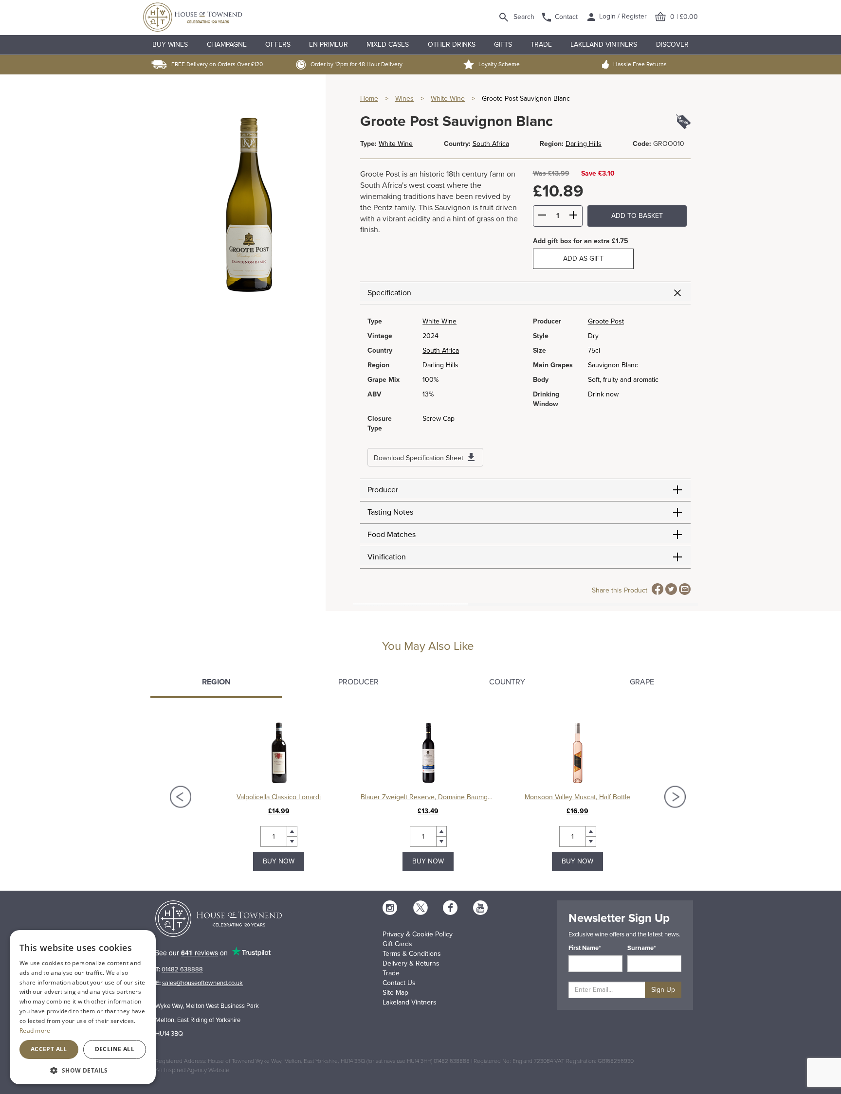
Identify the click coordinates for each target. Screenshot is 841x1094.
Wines (404, 98)
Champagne (227, 44)
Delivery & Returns (411, 963)
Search (523, 17)
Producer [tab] (358, 682)
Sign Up (663, 990)
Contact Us (399, 983)
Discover (672, 44)
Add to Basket (637, 216)
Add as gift (583, 258)
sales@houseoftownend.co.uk (202, 983)
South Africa (491, 144)
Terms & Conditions (412, 954)
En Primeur (328, 44)
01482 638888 (182, 969)
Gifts (503, 44)
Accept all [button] (49, 1049)
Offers (278, 44)
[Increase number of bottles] (573, 216)
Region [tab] (216, 682)
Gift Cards (397, 944)
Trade (541, 44)
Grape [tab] (642, 682)
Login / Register (622, 16)
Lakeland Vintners (603, 44)
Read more (35, 1030)
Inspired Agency (185, 1070)
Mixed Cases (387, 44)
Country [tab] (507, 682)
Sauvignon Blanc (613, 365)
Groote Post (606, 321)
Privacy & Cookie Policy (418, 934)
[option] (278, 796)
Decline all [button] (114, 1049)
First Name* (584, 948)
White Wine (448, 98)
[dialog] (83, 1007)
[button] (82, 1070)
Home (369, 98)
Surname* (641, 948)
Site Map (395, 992)
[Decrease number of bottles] (542, 216)
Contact (566, 17)
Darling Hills (584, 144)
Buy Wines (170, 44)
